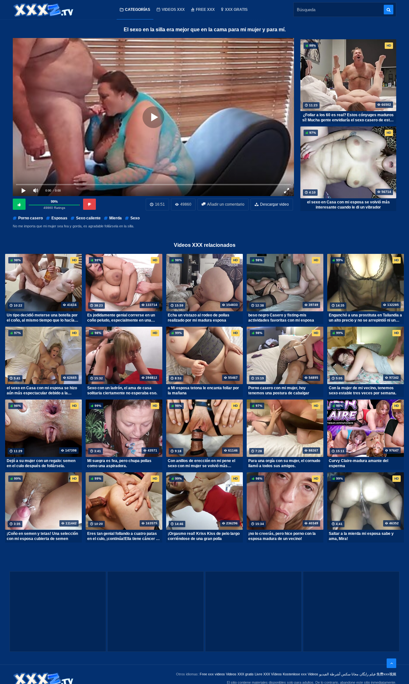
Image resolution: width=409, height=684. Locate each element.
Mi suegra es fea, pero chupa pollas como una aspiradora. (119, 463)
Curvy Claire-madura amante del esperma (358, 463)
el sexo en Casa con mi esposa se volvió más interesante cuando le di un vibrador (348, 204)
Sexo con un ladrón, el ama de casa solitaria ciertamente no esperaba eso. (122, 390)
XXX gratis (236, 9)
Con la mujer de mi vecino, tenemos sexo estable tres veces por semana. (362, 390)
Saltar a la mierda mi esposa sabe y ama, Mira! (361, 536)
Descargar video (274, 204)
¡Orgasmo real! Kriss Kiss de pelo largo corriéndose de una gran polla (204, 536)
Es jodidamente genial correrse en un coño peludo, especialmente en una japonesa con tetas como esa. (121, 318)
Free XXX (205, 9)
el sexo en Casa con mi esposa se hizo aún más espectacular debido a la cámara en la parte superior (42, 390)
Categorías (137, 9)
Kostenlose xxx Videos (300, 674)
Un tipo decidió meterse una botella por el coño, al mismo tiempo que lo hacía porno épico (42, 318)
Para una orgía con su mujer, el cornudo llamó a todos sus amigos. (284, 463)
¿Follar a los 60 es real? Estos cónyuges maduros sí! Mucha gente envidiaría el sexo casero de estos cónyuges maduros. (348, 117)
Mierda (115, 218)
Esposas (59, 218)
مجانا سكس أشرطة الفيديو (339, 674)
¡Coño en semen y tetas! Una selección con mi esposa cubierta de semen (42, 536)
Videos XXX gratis (240, 674)
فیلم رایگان (367, 674)
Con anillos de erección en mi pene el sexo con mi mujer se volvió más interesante (201, 463)
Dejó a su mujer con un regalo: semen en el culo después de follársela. (41, 463)
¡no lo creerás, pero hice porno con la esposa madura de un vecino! (282, 536)
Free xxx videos (212, 674)
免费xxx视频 (386, 674)
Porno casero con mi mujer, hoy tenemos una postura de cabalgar (278, 390)
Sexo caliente (88, 218)
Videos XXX (173, 9)
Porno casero (30, 218)
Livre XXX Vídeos (268, 674)
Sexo (135, 218)
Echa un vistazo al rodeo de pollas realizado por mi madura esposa (198, 318)
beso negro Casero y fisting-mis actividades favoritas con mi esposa (281, 318)
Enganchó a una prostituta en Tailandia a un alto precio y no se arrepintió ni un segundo (365, 318)
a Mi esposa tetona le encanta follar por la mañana (203, 390)
